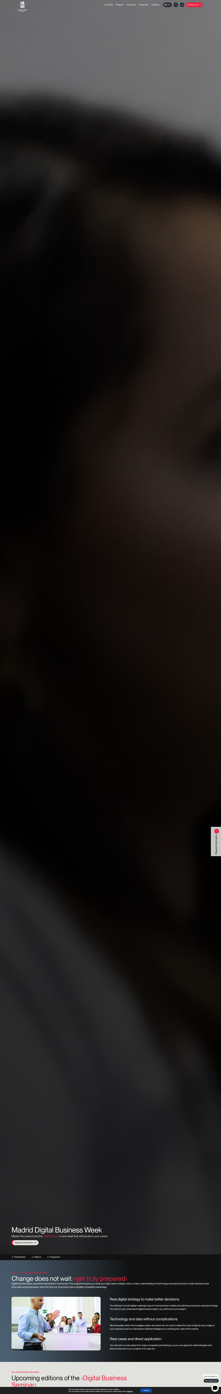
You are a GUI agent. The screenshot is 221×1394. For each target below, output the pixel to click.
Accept (146, 1390)
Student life (143, 5)
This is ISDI (108, 5)
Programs (120, 5)
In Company (131, 5)
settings (130, 1391)
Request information (24, 1242)
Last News (155, 5)
